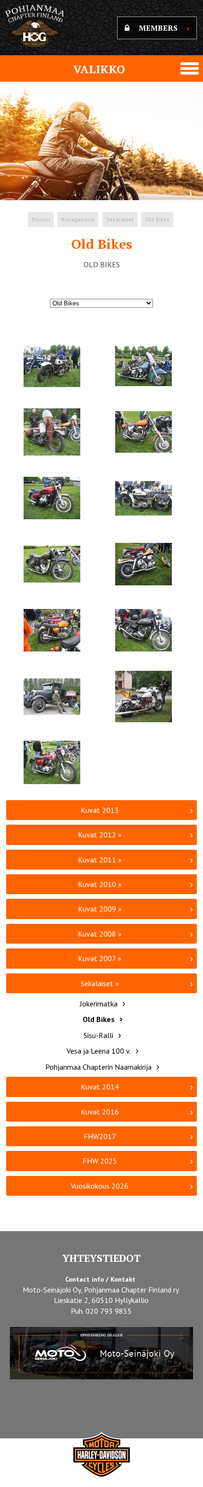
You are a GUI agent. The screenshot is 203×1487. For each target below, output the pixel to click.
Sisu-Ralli (98, 1035)
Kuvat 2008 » (100, 933)
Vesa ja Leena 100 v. (99, 1051)
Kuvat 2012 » (100, 834)
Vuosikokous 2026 (99, 1186)
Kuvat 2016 (100, 1111)
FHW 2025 (100, 1161)
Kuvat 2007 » (99, 958)
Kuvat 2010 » (100, 884)
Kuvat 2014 (100, 1086)
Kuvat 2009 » (100, 908)
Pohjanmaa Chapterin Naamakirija (98, 1067)
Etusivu (41, 219)
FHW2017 (100, 1136)
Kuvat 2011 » (100, 859)
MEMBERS (164, 28)
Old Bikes (157, 219)
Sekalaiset (120, 219)
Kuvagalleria (77, 219)
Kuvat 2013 (100, 810)
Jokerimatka (99, 1003)
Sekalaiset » (100, 983)
